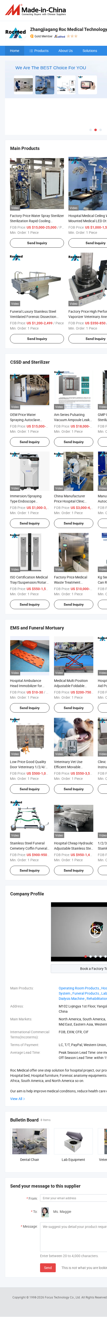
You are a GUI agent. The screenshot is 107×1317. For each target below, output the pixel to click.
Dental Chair (29, 1159)
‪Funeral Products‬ (85, 993)
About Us (65, 50)
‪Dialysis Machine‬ (71, 998)
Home (14, 50)
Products (41, 50)
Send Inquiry (37, 243)
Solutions (90, 50)
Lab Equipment (73, 1159)
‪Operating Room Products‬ (79, 988)
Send (48, 1267)
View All (16, 1098)
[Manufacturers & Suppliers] (36, 10)
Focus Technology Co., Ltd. (63, 1297)
